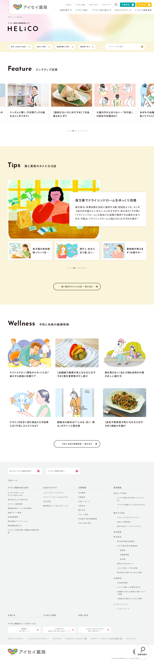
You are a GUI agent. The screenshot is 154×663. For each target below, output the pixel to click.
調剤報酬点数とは (15, 526)
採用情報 (142, 5)
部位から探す (41, 47)
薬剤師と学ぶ (85, 47)
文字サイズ (105, 4)
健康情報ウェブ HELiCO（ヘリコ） (55, 506)
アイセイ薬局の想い (56, 471)
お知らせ (69, 4)
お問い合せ (83, 615)
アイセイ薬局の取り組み (18, 488)
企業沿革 (81, 506)
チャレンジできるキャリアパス (128, 517)
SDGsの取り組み (84, 523)
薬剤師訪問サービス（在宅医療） (20, 508)
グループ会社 (83, 514)
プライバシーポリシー (16, 639)
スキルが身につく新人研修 (127, 568)
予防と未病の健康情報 (77, 444)
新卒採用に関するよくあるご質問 (129, 572)
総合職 (122, 559)
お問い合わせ (93, 4)
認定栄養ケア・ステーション (18, 521)
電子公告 (81, 510)
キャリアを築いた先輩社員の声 (129, 587)
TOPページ (11, 17)
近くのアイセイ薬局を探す (21, 471)
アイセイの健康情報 (143, 10)
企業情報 (126, 5)
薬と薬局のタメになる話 (77, 287)
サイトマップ (130, 639)
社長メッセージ (84, 501)
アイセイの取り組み (100, 10)
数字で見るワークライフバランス (129, 526)
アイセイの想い (82, 10)
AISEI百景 (47, 501)
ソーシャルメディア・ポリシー (38, 639)
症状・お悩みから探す (18, 47)
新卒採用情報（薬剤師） (126, 541)
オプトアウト (57, 639)
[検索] (142, 47)
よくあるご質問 (80, 4)
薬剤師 (122, 550)
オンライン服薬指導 (15, 504)
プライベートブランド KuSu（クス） (55, 497)
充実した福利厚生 (124, 522)
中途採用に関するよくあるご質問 (129, 599)
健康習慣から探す (63, 47)
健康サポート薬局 (14, 513)
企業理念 (81, 497)
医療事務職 (124, 555)
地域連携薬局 (13, 517)
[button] (67, 130)
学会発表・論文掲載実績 (87, 519)
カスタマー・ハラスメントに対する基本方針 (107, 639)
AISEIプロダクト (122, 10)
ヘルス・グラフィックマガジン (53, 493)
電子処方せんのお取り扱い (18, 500)
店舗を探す (64, 10)
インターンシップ (123, 609)
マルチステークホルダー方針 (76, 639)
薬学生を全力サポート (125, 564)
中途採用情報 (122, 583)
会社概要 (81, 493)
